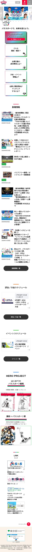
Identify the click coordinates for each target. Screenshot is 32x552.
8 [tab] (24, 21)
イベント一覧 (16, 359)
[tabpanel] (16, 13)
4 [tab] (13, 21)
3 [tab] (11, 21)
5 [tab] (16, 21)
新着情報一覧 (16, 268)
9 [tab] (27, 21)
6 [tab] (19, 21)
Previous (1, 13)
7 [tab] (21, 21)
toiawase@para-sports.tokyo (6, 547)
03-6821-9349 (20, 547)
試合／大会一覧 (16, 317)
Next (31, 13)
